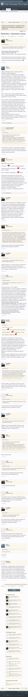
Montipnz (10, 669)
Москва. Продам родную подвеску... (15, 668)
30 (12, 36)
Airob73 (10, 659)
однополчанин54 (10, 127)
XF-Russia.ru (6, 694)
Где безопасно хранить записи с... (15, 599)
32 (15, 36)
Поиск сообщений (4, 11)
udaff (7, 275)
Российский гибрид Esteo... (14, 596)
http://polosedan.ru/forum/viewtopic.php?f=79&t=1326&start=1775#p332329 (10, 311)
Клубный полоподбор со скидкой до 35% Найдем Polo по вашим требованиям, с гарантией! (13, 27)
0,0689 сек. (8, 695)
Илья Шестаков (12, 617)
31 (13, 36)
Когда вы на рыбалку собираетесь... (15, 616)
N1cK (7, 682)
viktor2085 (8, 197)
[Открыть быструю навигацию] (26, 22)
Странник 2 (4, 192)
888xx (7, 39)
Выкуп (24, 31)
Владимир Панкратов (13, 600)
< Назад (2, 36)
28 (8, 36)
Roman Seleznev (12, 614)
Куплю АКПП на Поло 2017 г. (14, 658)
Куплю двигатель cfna (13, 664)
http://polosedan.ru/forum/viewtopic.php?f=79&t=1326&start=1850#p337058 (10, 302)
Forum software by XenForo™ (5, 693)
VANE (10, 673)
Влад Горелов (11, 607)
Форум (8, 9)
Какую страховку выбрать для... (14, 606)
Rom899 (7, 320)
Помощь (25, 691)
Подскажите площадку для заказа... (15, 626)
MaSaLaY (8, 561)
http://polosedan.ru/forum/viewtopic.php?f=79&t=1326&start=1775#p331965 (10, 51)
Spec (7, 434)
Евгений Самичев (12, 620)
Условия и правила (24, 693)
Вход (25, 1)
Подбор (21, 31)
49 (19, 36)
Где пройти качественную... (14, 609)
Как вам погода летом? (13, 603)
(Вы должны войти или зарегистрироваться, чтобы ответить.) (16, 584)
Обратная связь (20, 691)
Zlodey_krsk (11, 663)
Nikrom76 (10, 675)
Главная (3, 9)
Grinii (10, 597)
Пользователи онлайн (11, 680)
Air (6, 158)
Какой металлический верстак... (14, 623)
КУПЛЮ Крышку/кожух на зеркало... (15, 674)
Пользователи (14, 9)
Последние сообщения (13, 11)
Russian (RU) (3, 691)
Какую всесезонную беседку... (14, 613)
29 (10, 36)
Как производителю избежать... (14, 619)
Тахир (7, 66)
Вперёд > (22, 36)
